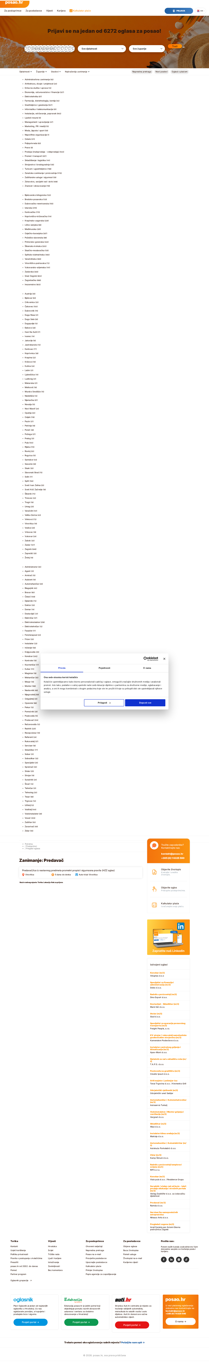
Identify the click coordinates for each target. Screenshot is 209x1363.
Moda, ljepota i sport (35, 130)
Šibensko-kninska (33, 246)
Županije (40, 71)
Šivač (27, 784)
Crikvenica (30, 302)
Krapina (28, 357)
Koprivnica (30, 353)
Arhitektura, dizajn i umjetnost (39, 83)
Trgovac (29, 801)
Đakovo (28, 327)
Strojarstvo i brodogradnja (37, 164)
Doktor (28, 605)
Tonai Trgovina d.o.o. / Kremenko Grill (168, 1082)
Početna (29, 844)
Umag (27, 506)
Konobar (29, 656)
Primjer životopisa (94, 1270)
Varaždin (29, 511)
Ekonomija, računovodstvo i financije (42, 92)
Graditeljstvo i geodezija (36, 105)
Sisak (27, 468)
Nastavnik (29, 690)
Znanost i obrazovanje (35, 186)
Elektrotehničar (32, 626)
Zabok (28, 540)
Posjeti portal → (30, 1322)
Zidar (27, 830)
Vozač (28, 818)
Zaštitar (28, 822)
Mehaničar (30, 677)
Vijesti (49, 10)
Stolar (27, 771)
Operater (29, 703)
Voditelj (28, 809)
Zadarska (29, 271)
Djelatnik (29, 601)
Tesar (27, 796)
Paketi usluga (129, 1254)
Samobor (29, 459)
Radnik (28, 728)
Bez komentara (55, 1270)
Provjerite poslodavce (96, 1258)
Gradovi (55, 71)
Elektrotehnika (31, 96)
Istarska (28, 208)
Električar (29, 618)
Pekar (27, 707)
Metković (29, 387)
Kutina (28, 366)
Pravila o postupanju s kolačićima (26, 1258)
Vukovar (29, 536)
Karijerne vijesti (130, 1262)
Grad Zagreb (31, 276)
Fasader (28, 630)
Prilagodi (102, 703)
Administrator (31, 567)
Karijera (61, 10)
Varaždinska (31, 259)
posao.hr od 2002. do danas (24, 1266)
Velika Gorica (31, 515)
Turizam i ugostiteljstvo (36, 169)
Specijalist (29, 762)
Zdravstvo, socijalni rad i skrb (39, 181)
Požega (28, 434)
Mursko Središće (33, 391)
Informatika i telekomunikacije (39, 109)
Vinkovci (29, 519)
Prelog (28, 438)
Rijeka (27, 447)
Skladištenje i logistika (35, 160)
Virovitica (29, 523)
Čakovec (29, 306)
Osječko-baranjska (34, 233)
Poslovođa (30, 716)
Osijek (28, 417)
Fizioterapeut (31, 635)
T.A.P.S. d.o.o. (168, 1061)
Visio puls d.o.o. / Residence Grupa (167, 1178)
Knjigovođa (30, 652)
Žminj (27, 557)
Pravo (27, 147)
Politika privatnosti (19, 1254)
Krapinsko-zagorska (34, 220)
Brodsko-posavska (34, 199)
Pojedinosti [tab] (104, 668)
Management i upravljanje (37, 122)
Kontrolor (29, 660)
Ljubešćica (30, 374)
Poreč (27, 430)
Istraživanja (53, 1262)
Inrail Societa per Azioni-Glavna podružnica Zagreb (165, 1227)
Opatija (28, 413)
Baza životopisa (130, 1250)
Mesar (28, 682)
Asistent (29, 579)
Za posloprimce (12, 10)
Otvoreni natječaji (94, 1246)
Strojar (28, 775)
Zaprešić (29, 553)
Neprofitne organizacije (36, 135)
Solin (27, 476)
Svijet (50, 1250)
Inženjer (28, 647)
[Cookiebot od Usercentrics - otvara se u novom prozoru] (145, 659)
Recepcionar (31, 733)
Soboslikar (30, 758)
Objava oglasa (130, 1246)
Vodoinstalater (32, 813)
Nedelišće (29, 396)
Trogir (27, 502)
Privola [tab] (62, 668)
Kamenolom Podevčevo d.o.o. (168, 1038)
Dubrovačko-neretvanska (37, 203)
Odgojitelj (29, 699)
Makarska (29, 383)
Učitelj (28, 805)
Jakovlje (29, 340)
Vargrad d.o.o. (167, 1114)
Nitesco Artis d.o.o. (164, 1215)
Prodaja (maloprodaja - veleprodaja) (42, 152)
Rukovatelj (30, 741)
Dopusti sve (145, 703)
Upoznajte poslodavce (96, 1262)
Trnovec (28, 498)
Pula (27, 442)
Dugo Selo (30, 319)
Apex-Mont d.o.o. (165, 1050)
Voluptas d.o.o (157, 974)
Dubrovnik (30, 310)
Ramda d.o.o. (158, 1204)
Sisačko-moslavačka (35, 250)
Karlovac (29, 349)
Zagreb (28, 549)
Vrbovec (29, 532)
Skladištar (29, 750)
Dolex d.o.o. (162, 985)
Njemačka (29, 400)
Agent (28, 571)
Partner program (18, 1274)
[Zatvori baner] (164, 659)
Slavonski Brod (32, 472)
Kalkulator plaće (82, 10)
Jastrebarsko (31, 345)
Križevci (29, 362)
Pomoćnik (29, 711)
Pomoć (14, 1270)
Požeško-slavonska (34, 237)
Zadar (27, 545)
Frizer (27, 639)
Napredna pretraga (141, 71)
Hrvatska (52, 1246)
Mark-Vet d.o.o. (164, 1005)
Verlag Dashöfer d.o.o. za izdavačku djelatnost (168, 1191)
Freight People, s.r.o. (167, 1026)
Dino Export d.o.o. (163, 995)
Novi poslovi (161, 71)
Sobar (27, 754)
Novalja (28, 404)
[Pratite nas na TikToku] (187, 1260)
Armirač (28, 575)
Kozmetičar (30, 664)
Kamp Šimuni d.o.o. (159, 1156)
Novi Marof (30, 408)
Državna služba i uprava (36, 88)
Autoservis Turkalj (168, 1102)
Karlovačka (30, 212)
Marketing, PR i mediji (35, 126)
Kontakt (14, 1246)
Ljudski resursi (31, 117)
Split (27, 481)
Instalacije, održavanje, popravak (41, 113)
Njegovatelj (30, 694)
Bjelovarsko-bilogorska (36, 195)
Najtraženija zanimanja (76, 71)
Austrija (28, 293)
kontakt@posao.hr (172, 853)
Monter (28, 686)
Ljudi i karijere (54, 1258)
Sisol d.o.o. (156, 1015)
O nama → (180, 1321)
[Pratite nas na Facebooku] (164, 1260)
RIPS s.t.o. (166, 1167)
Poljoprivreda (31, 143)
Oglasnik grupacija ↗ (21, 1280)
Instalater (29, 643)
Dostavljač (30, 613)
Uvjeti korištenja (18, 1250)
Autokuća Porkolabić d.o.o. (168, 1145)
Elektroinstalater (32, 622)
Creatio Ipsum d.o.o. (165, 1072)
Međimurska (31, 229)
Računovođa (31, 724)
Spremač (29, 767)
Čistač (28, 596)
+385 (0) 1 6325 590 (173, 858)
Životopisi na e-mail (132, 1258)
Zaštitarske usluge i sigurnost (39, 177)
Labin (27, 370)
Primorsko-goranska (34, 242)
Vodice (28, 528)
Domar (28, 609)
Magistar (29, 673)
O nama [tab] (147, 668)
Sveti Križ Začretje (34, 489)
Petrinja (28, 425)
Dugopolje (29, 323)
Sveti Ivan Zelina (33, 485)
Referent (29, 737)
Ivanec (28, 336)
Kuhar (27, 669)
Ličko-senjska (31, 225)
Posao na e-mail (93, 1254)
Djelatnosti (24, 71)
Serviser (29, 745)
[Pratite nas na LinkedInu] (172, 1260)
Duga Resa (30, 315)
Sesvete (28, 464)
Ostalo (28, 139)
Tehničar (29, 788)
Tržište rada (54, 1254)
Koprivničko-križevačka (36, 216)
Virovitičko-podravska (35, 263)
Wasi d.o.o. (158, 1125)
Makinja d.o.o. (165, 1135)
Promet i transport (33, 156)
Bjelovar (28, 298)
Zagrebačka (30, 280)
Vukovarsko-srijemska (35, 267)
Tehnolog (29, 792)
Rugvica (28, 455)
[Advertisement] (40, 905)
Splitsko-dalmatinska (35, 254)
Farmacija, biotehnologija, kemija (40, 100)
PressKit (14, 1262)
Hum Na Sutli (31, 332)
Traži (175, 46)
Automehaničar (32, 584)
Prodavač (29, 720)
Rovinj (27, 451)
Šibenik (28, 494)
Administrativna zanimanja (37, 79)
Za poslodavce (34, 10)
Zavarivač (29, 826)
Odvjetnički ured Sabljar (164, 1091)
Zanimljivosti (54, 1266)
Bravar (28, 592)
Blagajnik (29, 588)
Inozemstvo (30, 284)
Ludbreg (29, 379)
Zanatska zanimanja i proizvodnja (41, 173)
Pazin (27, 421)
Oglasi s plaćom (179, 71)
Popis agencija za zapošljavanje (101, 1274)
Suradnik (29, 779)
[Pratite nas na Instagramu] (180, 1260)
